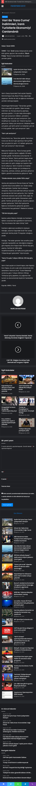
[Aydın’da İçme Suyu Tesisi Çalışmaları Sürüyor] (7, 71)
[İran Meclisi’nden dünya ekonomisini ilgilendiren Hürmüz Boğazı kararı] (7, 81)
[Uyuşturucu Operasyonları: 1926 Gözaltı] (7, 695)
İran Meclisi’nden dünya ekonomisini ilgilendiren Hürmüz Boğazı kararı (22, 81)
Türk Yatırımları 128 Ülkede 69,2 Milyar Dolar (25, 387)
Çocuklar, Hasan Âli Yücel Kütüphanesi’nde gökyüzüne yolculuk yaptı (24, 603)
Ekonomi (12, 13)
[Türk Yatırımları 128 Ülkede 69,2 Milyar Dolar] (27, 379)
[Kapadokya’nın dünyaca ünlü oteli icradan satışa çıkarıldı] (9, 379)
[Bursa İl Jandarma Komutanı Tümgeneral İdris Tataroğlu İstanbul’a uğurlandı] (7, 585)
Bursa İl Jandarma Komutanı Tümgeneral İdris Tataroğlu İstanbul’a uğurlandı (24, 585)
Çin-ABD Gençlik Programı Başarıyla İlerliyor (23, 685)
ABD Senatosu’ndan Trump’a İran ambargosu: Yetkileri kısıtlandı (23, 539)
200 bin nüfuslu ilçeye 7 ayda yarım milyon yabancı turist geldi (23, 557)
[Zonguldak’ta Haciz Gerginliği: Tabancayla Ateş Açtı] (9, 401)
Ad (3, 472)
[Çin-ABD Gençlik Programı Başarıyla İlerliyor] (7, 686)
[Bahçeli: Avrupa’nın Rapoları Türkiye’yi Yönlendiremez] (7, 650)
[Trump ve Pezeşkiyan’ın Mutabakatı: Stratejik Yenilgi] (27, 401)
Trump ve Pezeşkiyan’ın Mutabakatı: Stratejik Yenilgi (26, 410)
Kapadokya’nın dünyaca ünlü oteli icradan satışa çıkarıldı (8, 388)
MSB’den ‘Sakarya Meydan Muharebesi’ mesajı (23, 593)
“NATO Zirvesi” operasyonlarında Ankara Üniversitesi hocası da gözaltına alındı (23, 640)
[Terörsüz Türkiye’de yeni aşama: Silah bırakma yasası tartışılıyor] (7, 677)
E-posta (4, 479)
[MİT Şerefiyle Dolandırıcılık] (7, 622)
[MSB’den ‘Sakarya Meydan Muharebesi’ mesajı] (7, 595)
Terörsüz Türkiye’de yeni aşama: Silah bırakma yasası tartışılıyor (22, 676)
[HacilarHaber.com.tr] (18, 6)
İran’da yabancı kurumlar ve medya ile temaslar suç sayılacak (24, 612)
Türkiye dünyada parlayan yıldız (25, 430)
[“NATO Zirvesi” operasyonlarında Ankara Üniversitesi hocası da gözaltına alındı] (7, 639)
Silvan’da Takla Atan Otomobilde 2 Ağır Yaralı (22, 529)
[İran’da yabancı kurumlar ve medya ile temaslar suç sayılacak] (7, 612)
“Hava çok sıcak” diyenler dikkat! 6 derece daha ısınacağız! (23, 567)
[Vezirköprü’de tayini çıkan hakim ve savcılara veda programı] (7, 659)
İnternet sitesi (6, 486)
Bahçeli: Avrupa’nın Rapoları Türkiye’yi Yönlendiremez (24, 649)
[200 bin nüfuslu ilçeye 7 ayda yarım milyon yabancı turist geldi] (7, 558)
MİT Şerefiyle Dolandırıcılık (23, 619)
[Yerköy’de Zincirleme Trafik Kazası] (7, 668)
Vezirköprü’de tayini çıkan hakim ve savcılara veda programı (23, 659)
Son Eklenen (18, 513)
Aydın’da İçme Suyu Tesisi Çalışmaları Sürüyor (23, 520)
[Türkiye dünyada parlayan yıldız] (27, 422)
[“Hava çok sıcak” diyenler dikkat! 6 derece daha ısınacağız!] (7, 567)
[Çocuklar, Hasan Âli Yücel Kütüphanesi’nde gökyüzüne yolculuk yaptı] (7, 603)
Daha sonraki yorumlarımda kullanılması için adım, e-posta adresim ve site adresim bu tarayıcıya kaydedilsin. (18, 496)
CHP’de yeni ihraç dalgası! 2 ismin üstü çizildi (23, 629)
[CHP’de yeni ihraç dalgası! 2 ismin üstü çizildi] (7, 630)
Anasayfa (6, 13)
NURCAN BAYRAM (10, 36)
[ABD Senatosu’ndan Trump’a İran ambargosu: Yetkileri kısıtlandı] (7, 539)
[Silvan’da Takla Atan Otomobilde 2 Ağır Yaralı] (7, 530)
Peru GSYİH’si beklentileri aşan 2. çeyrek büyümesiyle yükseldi (8, 421)
